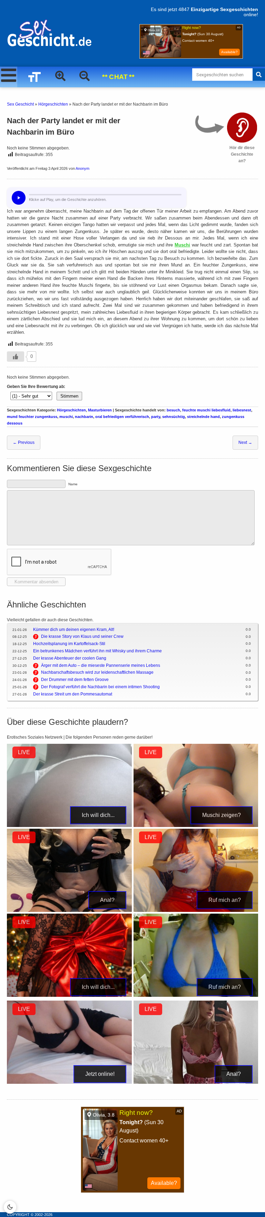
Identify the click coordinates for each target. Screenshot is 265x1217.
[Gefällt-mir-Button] (15, 356)
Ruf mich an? (224, 900)
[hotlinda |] (196, 910)
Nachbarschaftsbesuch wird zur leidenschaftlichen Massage (97, 672)
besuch (173, 410)
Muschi (182, 244)
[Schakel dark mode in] (10, 1207)
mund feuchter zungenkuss (32, 417)
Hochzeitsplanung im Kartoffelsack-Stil (69, 643)
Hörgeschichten (53, 104)
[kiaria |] (69, 1082)
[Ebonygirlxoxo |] (196, 825)
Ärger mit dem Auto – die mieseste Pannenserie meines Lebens (100, 665)
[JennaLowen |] (69, 995)
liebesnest (242, 410)
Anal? (107, 900)
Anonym (82, 168)
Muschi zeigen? (221, 815)
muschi (66, 417)
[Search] (259, 74)
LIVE (24, 752)
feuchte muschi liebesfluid (206, 410)
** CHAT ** (118, 77)
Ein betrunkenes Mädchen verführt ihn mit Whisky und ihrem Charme (97, 651)
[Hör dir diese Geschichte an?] (242, 128)
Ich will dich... (98, 815)
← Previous (24, 442)
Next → (245, 442)
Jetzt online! (100, 1074)
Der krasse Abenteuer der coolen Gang (69, 658)
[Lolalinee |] (196, 1082)
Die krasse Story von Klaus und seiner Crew (82, 636)
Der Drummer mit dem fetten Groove (75, 679)
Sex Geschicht (20, 104)
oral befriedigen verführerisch (122, 417)
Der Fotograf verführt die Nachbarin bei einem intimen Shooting (100, 686)
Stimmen (69, 396)
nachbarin (84, 417)
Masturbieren (100, 410)
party (155, 417)
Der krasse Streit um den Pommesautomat (72, 694)
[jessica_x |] (196, 995)
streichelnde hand (203, 417)
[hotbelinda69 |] (69, 910)
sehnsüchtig (173, 417)
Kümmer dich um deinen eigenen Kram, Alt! (73, 629)
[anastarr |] (69, 825)
